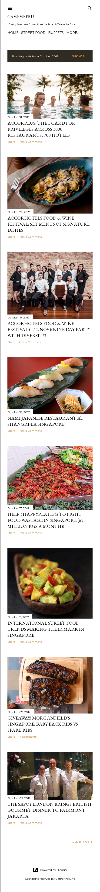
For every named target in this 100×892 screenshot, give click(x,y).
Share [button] (11, 141)
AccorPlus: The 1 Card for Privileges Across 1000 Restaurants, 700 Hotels (41, 129)
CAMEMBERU (20, 16)
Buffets (56, 33)
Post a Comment (30, 141)
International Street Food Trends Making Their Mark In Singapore (45, 629)
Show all (80, 56)
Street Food (33, 33)
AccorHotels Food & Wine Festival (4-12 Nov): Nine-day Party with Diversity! (48, 329)
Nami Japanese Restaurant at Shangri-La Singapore (45, 421)
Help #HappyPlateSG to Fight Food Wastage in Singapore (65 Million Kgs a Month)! (45, 520)
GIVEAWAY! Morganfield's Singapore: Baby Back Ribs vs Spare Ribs (42, 724)
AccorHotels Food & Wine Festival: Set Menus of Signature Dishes (48, 224)
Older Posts (82, 841)
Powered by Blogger (53, 870)
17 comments (28, 736)
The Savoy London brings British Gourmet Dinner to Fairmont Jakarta (49, 810)
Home (13, 33)
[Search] (90, 7)
